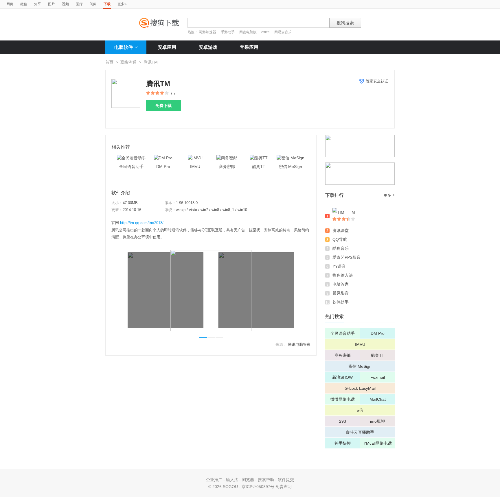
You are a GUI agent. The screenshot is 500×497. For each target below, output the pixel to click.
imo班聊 (377, 421)
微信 (23, 4)
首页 (109, 62)
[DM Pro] (163, 158)
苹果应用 (249, 47)
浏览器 (248, 479)
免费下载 (163, 105)
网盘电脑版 (248, 32)
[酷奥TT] (259, 158)
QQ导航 (339, 239)
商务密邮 (342, 355)
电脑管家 (340, 284)
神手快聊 (342, 443)
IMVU (360, 344)
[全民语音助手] (131, 158)
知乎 (37, 4)
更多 (122, 3)
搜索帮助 (266, 479)
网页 (9, 4)
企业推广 (214, 479)
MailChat (378, 399)
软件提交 (286, 479)
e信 (360, 410)
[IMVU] (195, 158)
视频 (65, 4)
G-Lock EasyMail (360, 388)
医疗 (79, 4)
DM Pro (378, 333)
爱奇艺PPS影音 (346, 257)
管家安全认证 (377, 81)
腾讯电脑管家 (299, 344)
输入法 (232, 479)
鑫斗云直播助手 (360, 432)
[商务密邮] (226, 158)
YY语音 (339, 266)
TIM (351, 212)
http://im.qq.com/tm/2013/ (141, 223)
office (266, 32)
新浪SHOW (342, 377)
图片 (51, 4)
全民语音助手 (342, 333)
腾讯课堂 (340, 230)
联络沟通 (128, 62)
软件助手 (340, 302)
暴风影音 (340, 293)
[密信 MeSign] (290, 158)
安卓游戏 (208, 47)
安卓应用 (167, 47)
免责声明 (283, 486)
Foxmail (377, 377)
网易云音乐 (283, 32)
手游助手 (228, 32)
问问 (93, 4)
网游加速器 (207, 32)
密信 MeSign (360, 366)
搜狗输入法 (342, 275)
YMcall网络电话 (377, 443)
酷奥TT (377, 355)
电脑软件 (123, 47)
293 (342, 421)
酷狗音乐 (340, 248)
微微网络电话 (342, 399)
